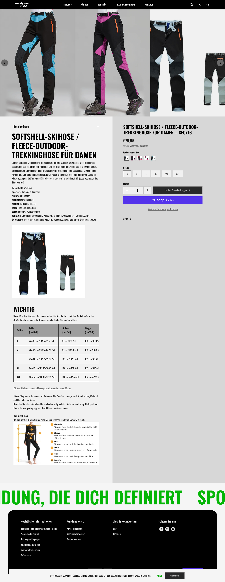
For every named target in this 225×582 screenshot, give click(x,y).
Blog (114, 528)
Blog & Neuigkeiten (124, 521)
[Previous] (4, 62)
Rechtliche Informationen (36, 521)
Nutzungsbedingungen (30, 539)
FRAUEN (67, 4)
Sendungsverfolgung (76, 534)
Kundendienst (75, 521)
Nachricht (116, 534)
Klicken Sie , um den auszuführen (42, 388)
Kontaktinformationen (30, 550)
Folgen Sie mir (167, 521)
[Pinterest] (173, 529)
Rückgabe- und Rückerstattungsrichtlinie (39, 528)
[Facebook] (161, 529)
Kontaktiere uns (74, 539)
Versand (126, 145)
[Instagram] (167, 529)
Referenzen (26, 555)
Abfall (159, 575)
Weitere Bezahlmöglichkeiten (163, 209)
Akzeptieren (174, 575)
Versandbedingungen (30, 534)
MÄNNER (84, 4)
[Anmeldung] (199, 5)
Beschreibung (21, 126)
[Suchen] (191, 5)
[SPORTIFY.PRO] (22, 5)
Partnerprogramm (74, 528)
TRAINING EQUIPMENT (125, 4)
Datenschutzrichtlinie (30, 544)
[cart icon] (207, 5)
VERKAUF (149, 4)
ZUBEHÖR (102, 4)
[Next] (220, 62)
